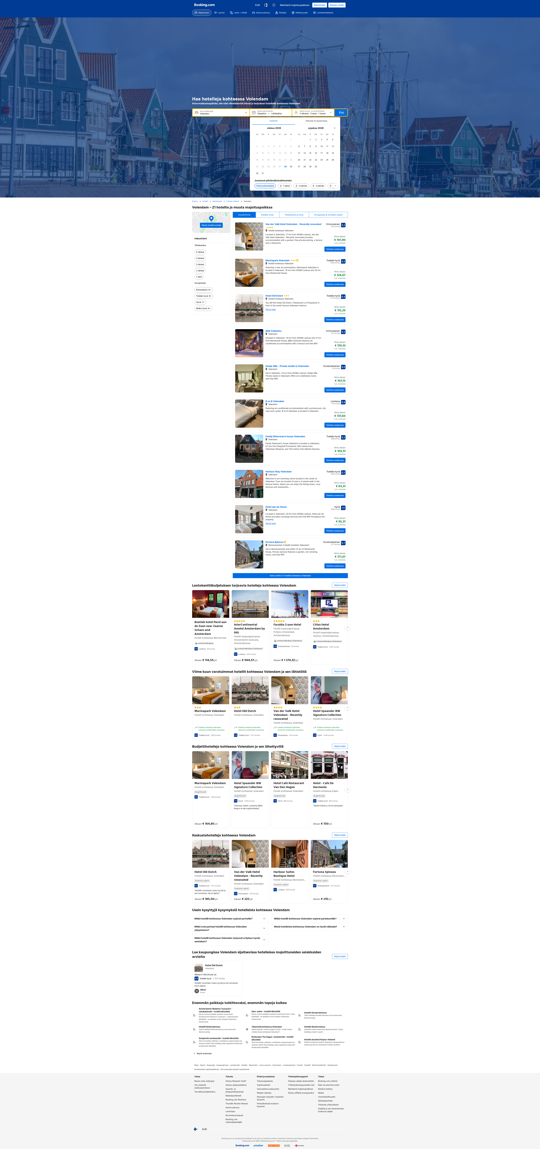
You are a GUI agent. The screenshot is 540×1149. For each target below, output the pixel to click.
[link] (211, 252)
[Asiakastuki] (273, 5)
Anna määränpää (206, 111)
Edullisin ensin (267, 215)
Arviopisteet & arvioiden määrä (328, 215)
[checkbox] (291, 139)
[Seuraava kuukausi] (334, 128)
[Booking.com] (204, 5)
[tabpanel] (295, 158)
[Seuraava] (335, 185)
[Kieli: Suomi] (266, 5)
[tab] (273, 120)
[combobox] (221, 113)
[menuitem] (201, 13)
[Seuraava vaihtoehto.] (347, 627)
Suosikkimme (244, 215)
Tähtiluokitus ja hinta (294, 215)
